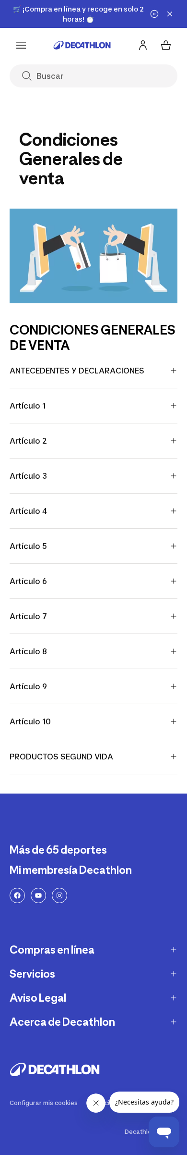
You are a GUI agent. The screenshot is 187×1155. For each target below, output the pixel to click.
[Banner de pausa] (154, 14)
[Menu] (21, 45)
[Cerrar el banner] (169, 14)
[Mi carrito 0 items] (165, 45)
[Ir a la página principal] (82, 45)
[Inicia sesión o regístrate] (142, 45)
